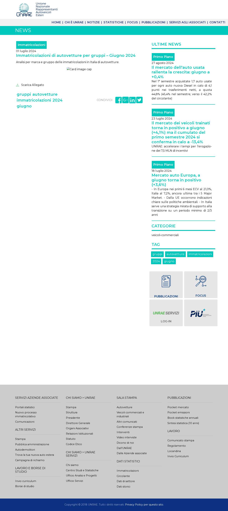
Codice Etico (74, 444)
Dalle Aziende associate (132, 453)
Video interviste (127, 437)
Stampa (20, 439)
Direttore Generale (78, 423)
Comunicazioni (24, 421)
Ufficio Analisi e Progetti (81, 475)
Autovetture (124, 407)
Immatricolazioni (128, 470)
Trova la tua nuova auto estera (34, 454)
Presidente (73, 417)
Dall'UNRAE (124, 448)
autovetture (175, 254)
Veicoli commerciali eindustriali (130, 414)
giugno (169, 261)
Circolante (123, 476)
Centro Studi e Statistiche (82, 470)
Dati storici (123, 486)
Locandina (174, 451)
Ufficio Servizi (74, 480)
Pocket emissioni (178, 412)
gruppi (157, 254)
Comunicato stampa (180, 440)
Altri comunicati (127, 421)
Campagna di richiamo (30, 460)
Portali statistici (25, 407)
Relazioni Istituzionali (79, 433)
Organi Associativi (77, 428)
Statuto (71, 438)
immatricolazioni (200, 254)
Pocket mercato (178, 407)
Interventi (123, 432)
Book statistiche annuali (182, 417)
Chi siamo (72, 465)
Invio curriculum (25, 481)
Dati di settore (126, 481)
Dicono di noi (125, 442)
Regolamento (176, 445)
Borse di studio (24, 486)
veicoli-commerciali (165, 235)
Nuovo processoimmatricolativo (26, 414)
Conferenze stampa (130, 427)
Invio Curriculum (178, 456)
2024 (156, 261)
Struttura (71, 412)
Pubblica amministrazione (32, 444)
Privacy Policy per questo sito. (144, 504)
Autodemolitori (25, 449)
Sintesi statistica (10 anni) (183, 423)
